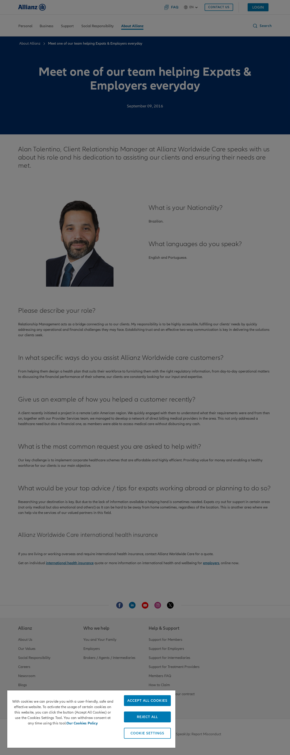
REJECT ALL (147, 717)
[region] (91, 719)
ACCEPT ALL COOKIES (147, 700)
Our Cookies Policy (82, 723)
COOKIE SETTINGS (147, 733)
